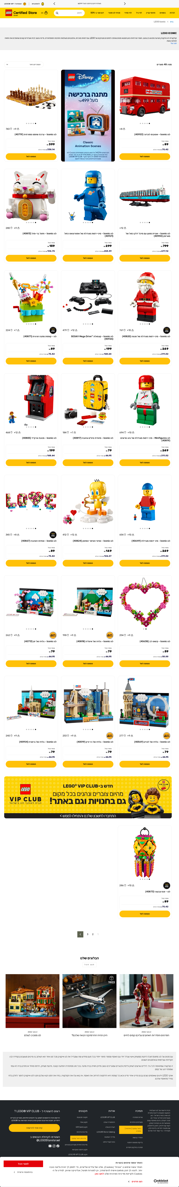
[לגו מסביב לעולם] (32, 1001)
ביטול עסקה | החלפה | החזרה (133, 1129)
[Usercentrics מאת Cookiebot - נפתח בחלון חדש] (161, 1181)
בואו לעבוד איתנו (109, 1142)
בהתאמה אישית (25, 1172)
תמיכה (139, 1111)
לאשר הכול (23, 1164)
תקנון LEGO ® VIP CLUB (77, 1154)
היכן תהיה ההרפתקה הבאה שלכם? (89, 1035)
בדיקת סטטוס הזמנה (135, 1142)
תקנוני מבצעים (82, 1117)
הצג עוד (173, 43)
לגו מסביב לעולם (32, 1035)
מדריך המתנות (109, 1137)
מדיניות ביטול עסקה (79, 1138)
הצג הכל (89, 965)
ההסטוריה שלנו (109, 1122)
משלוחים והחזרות (136, 1122)
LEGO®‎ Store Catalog (106, 1132)
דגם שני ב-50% (97, 13)
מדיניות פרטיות (82, 1132)
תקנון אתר (83, 1122)
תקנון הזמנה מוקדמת (79, 1150)
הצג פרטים (137, 1181)
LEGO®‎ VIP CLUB (107, 1117)
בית (171, 22)
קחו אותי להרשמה (34, 1128)
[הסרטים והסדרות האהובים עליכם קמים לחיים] (146, 1001)
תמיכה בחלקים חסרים (134, 1147)
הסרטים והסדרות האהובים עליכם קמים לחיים (146, 1035)
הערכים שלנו (110, 1127)
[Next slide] (54, 3)
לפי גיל (139, 13)
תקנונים (83, 1111)
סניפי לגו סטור (114, 13)
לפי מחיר (128, 13)
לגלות (172, 13)
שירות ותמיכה (138, 1117)
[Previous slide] (124, 3)
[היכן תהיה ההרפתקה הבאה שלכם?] (89, 1001)
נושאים (163, 13)
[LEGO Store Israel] (21, 13)
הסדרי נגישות (138, 1137)
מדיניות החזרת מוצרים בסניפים (76, 1145)
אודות (111, 1111)
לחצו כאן (99, 1174)
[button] (149, 123)
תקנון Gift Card (81, 1127)
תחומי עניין (150, 13)
